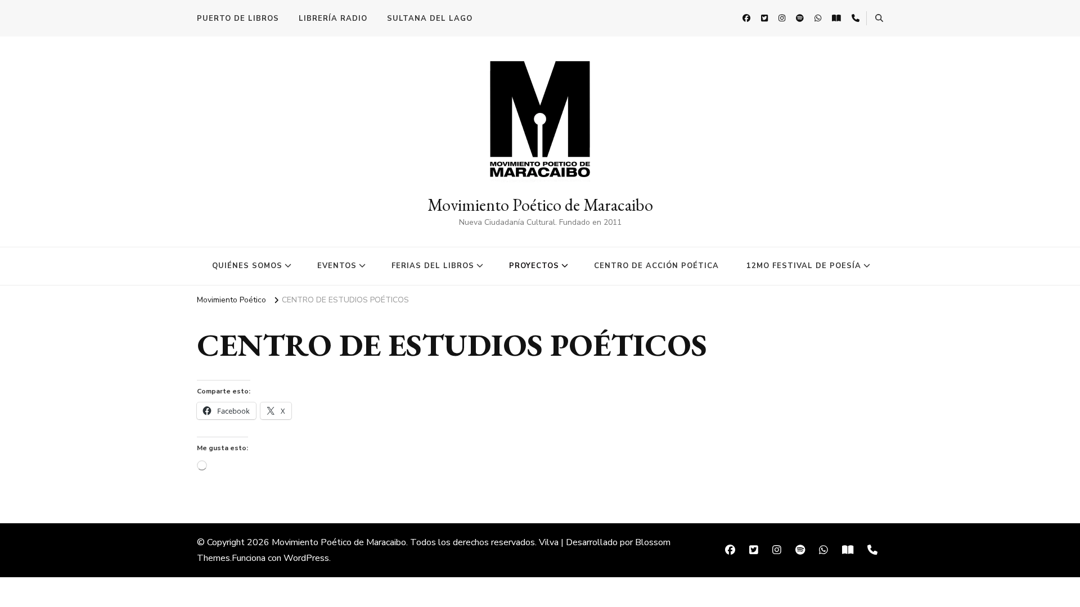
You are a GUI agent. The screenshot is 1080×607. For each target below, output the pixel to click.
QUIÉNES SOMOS (247, 266)
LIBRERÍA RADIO (333, 18)
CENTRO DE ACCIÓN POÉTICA (656, 266)
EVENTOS (337, 266)
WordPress (306, 558)
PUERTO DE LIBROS (238, 18)
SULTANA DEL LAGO (429, 18)
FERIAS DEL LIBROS (433, 266)
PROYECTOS (534, 266)
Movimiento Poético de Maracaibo (540, 205)
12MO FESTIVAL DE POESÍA (803, 266)
